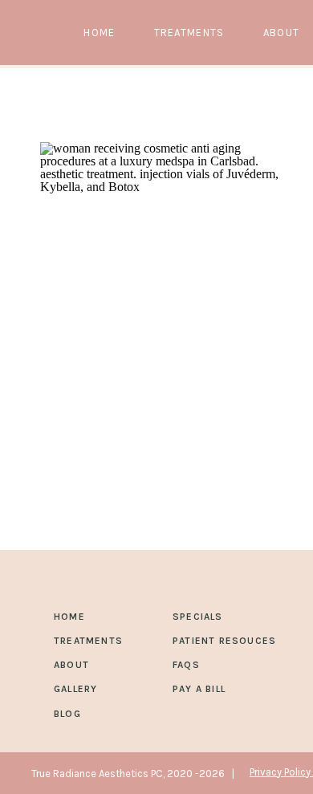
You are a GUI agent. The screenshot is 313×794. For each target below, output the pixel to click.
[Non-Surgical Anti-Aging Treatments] (160, 262)
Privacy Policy (281, 772)
